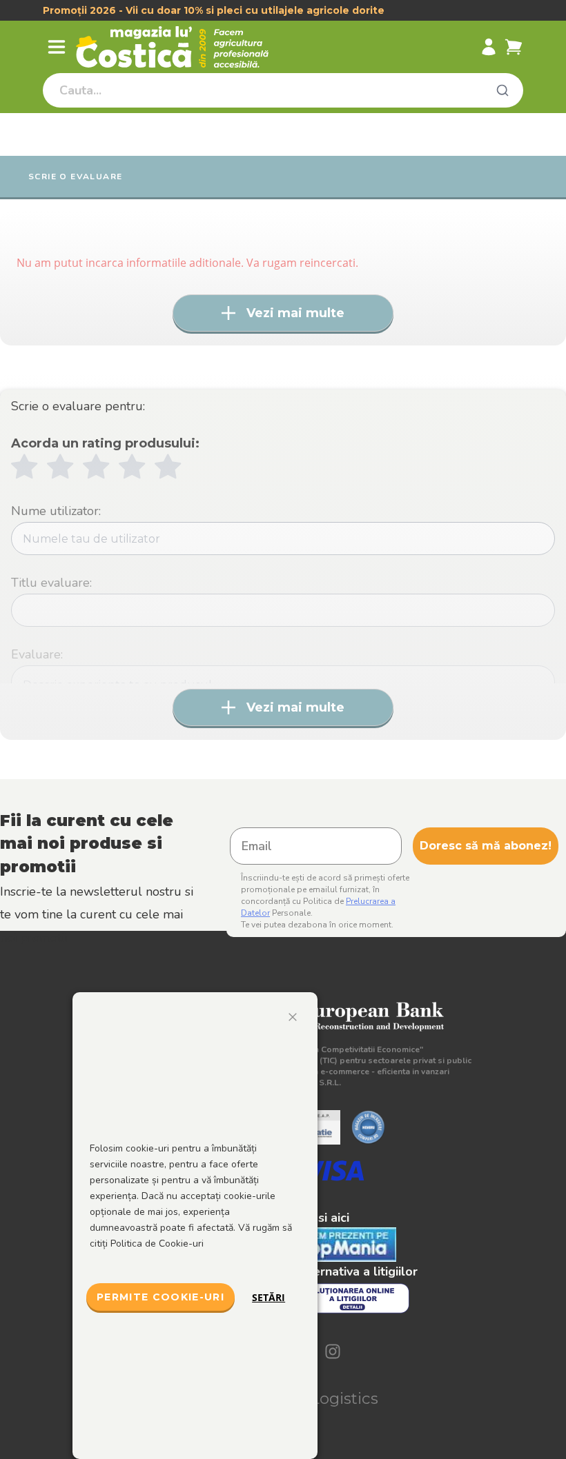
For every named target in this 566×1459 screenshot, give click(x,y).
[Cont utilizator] (488, 47)
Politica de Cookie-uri (157, 1243)
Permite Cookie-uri (160, 1297)
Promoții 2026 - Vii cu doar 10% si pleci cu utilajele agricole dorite (213, 10)
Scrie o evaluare (75, 176)
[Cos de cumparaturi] (513, 47)
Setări (268, 1297)
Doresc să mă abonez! (486, 845)
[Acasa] (180, 47)
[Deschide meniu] (56, 47)
